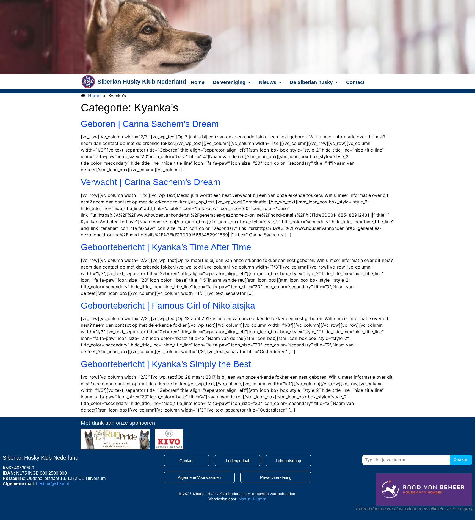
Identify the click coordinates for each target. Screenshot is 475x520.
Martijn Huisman (252, 499)
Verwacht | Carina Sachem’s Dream (150, 182)
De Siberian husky (311, 82)
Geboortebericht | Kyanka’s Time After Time (166, 247)
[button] (232, 82)
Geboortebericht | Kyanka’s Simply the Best (166, 364)
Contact (355, 82)
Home (198, 82)
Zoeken (461, 459)
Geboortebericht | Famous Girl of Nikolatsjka (168, 306)
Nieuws (267, 82)
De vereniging (229, 82)
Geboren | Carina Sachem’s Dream (150, 124)
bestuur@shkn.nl (52, 483)
